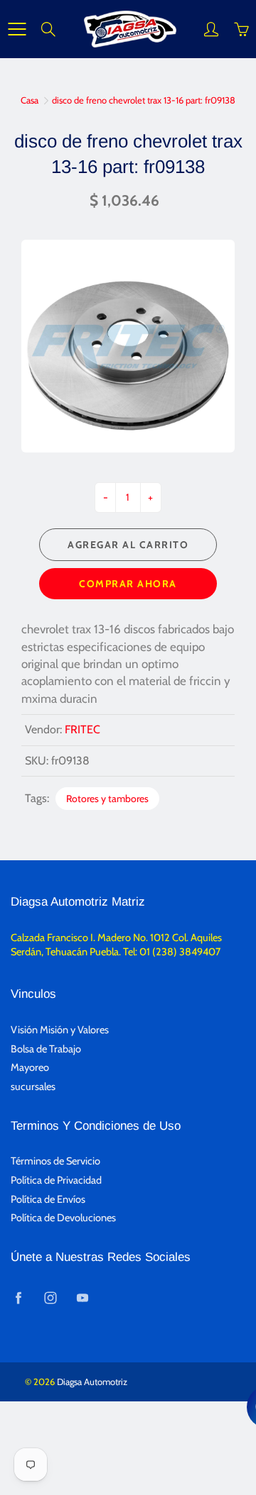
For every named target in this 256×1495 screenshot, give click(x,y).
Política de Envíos (48, 1199)
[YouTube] (82, 1298)
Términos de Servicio (55, 1161)
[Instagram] (50, 1298)
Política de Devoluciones (63, 1217)
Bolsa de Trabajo (46, 1049)
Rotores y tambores (107, 798)
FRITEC (82, 729)
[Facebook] (18, 1298)
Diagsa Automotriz (92, 1381)
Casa (29, 100)
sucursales (33, 1086)
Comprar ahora (128, 583)
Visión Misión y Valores (60, 1029)
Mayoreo (30, 1067)
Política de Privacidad (56, 1180)
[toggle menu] (16, 29)
